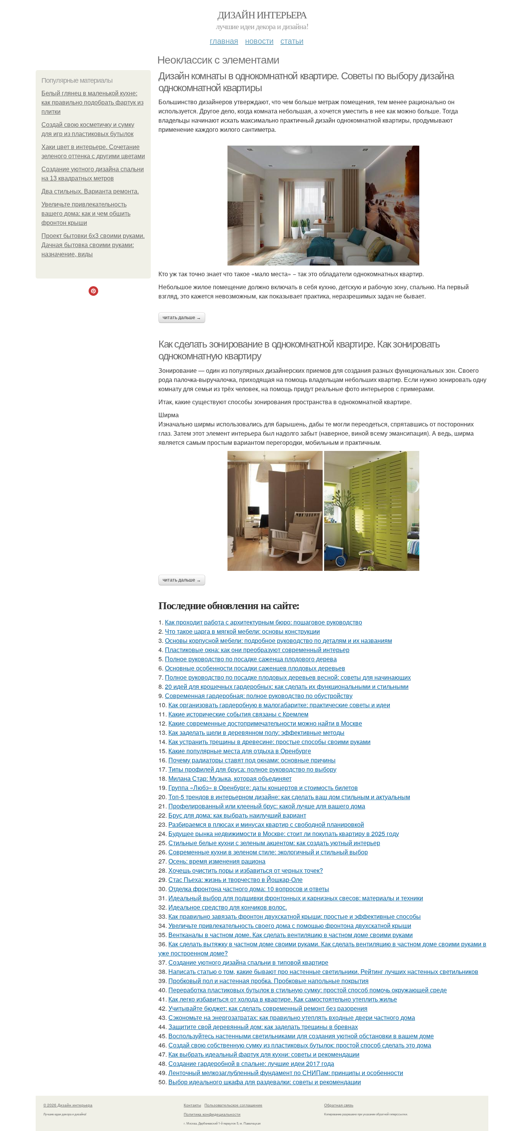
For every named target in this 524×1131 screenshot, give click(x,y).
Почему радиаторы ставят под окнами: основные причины (252, 760)
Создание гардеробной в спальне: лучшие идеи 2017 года (251, 1063)
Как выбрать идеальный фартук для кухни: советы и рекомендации (263, 1054)
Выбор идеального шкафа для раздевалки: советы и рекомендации (264, 1081)
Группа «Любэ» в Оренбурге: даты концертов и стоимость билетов (263, 787)
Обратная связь (338, 1105)
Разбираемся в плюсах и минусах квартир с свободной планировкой (266, 824)
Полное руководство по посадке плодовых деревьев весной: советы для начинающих (288, 677)
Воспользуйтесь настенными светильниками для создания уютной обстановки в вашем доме (301, 1035)
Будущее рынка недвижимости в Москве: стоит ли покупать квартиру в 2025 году (283, 833)
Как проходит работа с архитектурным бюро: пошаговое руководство (263, 622)
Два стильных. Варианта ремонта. (90, 191)
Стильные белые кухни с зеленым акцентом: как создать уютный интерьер (274, 842)
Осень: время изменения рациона (216, 861)
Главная (224, 40)
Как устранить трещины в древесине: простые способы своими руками (269, 741)
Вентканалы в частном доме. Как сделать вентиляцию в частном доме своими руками (290, 934)
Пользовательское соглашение (233, 1105)
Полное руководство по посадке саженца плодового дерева (251, 658)
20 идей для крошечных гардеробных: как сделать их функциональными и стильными (287, 686)
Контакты (192, 1105)
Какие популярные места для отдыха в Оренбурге (239, 750)
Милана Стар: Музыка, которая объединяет (230, 778)
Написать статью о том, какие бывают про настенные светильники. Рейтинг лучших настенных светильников (323, 971)
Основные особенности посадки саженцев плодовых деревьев (255, 668)
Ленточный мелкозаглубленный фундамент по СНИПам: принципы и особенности (285, 1072)
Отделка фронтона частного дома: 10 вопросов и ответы (248, 888)
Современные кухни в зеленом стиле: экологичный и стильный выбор (268, 851)
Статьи (291, 40)
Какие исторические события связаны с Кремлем (238, 714)
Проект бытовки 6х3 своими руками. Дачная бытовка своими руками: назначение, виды (93, 245)
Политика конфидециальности (212, 1114)
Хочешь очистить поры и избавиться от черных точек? (245, 870)
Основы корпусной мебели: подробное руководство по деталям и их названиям (278, 640)
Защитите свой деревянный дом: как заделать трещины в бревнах (263, 1026)
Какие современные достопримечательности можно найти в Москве (265, 723)
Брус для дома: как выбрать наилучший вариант (237, 815)
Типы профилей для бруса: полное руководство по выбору (252, 769)
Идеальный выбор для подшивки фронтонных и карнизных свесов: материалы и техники (295, 897)
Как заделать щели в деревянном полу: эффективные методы (256, 732)
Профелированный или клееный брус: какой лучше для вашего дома (266, 806)
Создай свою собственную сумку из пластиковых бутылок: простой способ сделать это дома (299, 1045)
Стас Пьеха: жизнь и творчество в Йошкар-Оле (235, 879)
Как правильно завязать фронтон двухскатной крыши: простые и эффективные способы (294, 916)
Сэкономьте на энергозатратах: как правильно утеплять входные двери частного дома (291, 1017)
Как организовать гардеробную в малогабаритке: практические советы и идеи (279, 704)
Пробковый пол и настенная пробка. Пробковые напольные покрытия (268, 980)
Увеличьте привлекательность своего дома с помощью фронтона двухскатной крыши (289, 925)
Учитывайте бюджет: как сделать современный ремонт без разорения (267, 1008)
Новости (259, 40)
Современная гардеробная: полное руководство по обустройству (259, 695)
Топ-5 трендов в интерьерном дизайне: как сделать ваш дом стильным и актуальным (289, 796)
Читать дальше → (182, 317)
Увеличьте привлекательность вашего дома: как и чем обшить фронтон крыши (85, 213)
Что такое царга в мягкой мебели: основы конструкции (242, 631)
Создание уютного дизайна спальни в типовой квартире (248, 962)
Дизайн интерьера (262, 14)
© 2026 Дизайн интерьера (67, 1105)
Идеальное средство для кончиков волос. (227, 907)
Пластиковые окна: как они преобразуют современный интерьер (257, 649)
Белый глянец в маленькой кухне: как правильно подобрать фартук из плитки (92, 102)
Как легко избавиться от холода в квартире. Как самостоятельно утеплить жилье (282, 999)
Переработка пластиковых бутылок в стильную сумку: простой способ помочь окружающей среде (307, 989)
